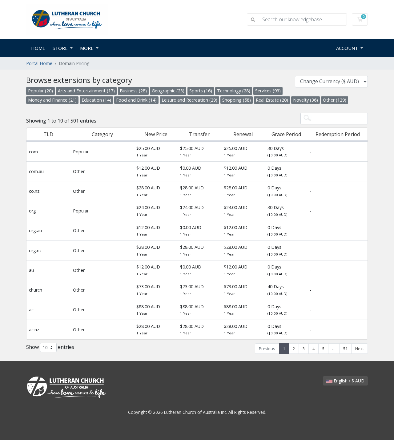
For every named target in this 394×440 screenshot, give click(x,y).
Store (61, 48)
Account (347, 48)
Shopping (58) (236, 100)
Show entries (50, 347)
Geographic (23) (168, 91)
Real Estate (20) (272, 100)
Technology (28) (233, 91)
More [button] (87, 48)
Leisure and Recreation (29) (189, 100)
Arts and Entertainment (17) (86, 91)
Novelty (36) (305, 100)
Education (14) (96, 100)
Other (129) (334, 100)
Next (359, 348)
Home (38, 48)
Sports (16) (200, 91)
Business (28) (133, 91)
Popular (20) (40, 91)
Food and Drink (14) (136, 100)
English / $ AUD (348, 381)
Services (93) (268, 91)
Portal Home (39, 63)
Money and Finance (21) (52, 100)
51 (345, 348)
